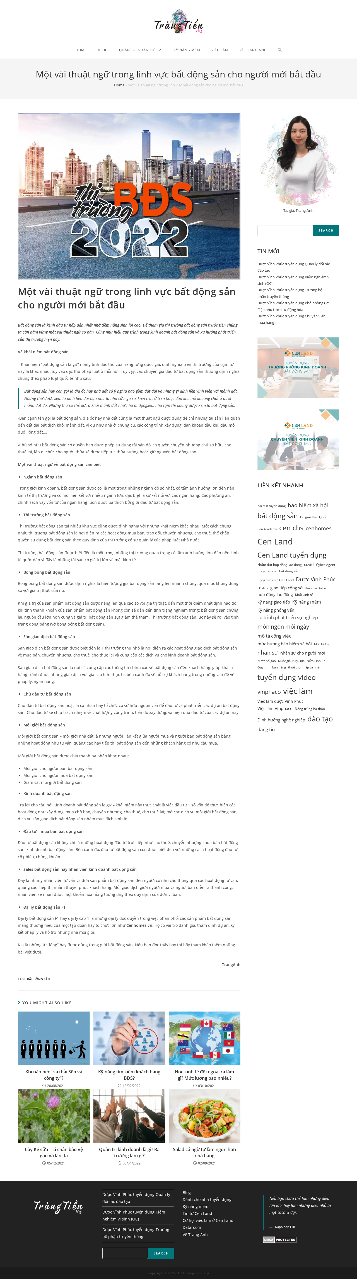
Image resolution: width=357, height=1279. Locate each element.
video (307, 677)
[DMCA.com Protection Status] (280, 1239)
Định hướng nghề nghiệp (281, 720)
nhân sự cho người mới (302, 653)
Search (326, 230)
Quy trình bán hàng (271, 667)
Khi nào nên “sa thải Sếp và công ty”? (53, 1075)
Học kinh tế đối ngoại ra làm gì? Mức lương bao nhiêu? (204, 1075)
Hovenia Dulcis (315, 588)
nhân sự (267, 652)
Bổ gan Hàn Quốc (313, 517)
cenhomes (319, 528)
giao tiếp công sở (286, 587)
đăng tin (266, 729)
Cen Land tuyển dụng (292, 555)
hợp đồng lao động (275, 594)
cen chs (291, 527)
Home (119, 84)
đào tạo (320, 719)
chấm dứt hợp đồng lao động (279, 564)
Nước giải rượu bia (291, 661)
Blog (187, 1192)
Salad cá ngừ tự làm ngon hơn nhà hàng (204, 1152)
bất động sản (38, 979)
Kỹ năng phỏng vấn (275, 610)
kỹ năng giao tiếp (273, 602)
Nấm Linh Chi (316, 661)
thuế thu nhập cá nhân (304, 667)
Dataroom (192, 1227)
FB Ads (262, 588)
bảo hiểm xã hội (308, 505)
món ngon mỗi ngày (283, 626)
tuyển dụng (276, 677)
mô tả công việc (274, 636)
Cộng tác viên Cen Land (275, 580)
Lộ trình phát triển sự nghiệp (287, 617)
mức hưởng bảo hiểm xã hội (284, 644)
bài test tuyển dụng (271, 506)
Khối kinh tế (304, 594)
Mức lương (321, 644)
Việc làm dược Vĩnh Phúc (280, 701)
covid (309, 564)
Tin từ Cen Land (197, 1213)
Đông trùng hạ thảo (310, 708)
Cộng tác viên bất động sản (278, 571)
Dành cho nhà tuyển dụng (207, 1199)
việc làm (298, 690)
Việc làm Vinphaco (275, 708)
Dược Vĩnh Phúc (316, 579)
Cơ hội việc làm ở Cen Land (208, 1220)
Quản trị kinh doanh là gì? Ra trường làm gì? (129, 1152)
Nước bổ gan (266, 661)
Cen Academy (267, 529)
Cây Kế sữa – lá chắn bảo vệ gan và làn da (54, 1152)
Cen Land (275, 541)
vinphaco (269, 692)
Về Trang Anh (195, 1234)
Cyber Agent (325, 564)
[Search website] (279, 50)
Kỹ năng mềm (306, 602)
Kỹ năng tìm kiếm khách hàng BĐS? (129, 1075)
